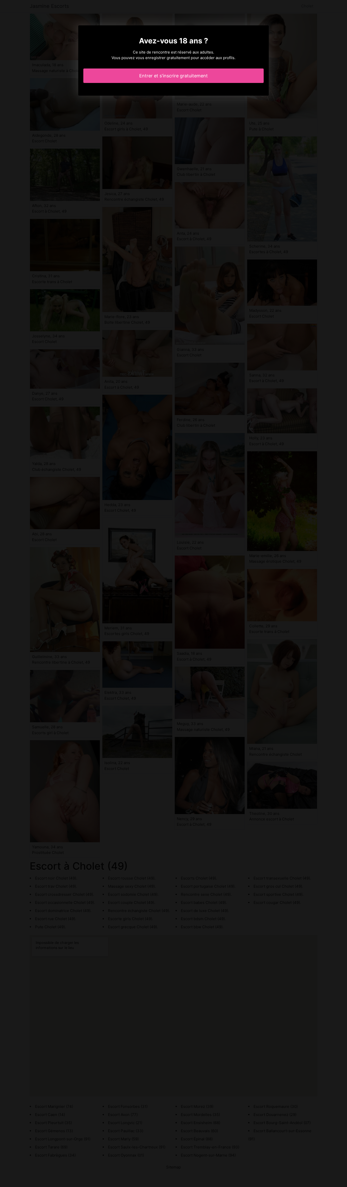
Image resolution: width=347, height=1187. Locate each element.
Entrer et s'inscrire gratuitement (173, 75)
